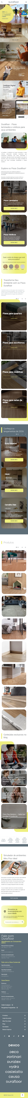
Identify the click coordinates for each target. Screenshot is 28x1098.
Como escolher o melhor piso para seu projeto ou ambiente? (24, 840)
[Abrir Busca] (1, 2)
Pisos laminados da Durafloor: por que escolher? (10, 840)
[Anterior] (23, 6)
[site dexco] (14, 1046)
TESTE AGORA (14, 898)
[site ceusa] (14, 1078)
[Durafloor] (14, 2)
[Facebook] (18, 1036)
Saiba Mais (14, 208)
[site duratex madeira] (14, 1063)
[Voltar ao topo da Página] (22, 1095)
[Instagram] (9, 1036)
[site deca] (14, 1053)
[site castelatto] (14, 1073)
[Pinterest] (4, 1036)
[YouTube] (23, 1036)
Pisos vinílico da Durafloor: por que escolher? (17, 840)
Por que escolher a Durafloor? (3, 840)
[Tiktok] (14, 1036)
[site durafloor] (14, 1082)
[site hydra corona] (14, 1068)
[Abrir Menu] (26, 2)
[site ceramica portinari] (14, 1058)
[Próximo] (26, 6)
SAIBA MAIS (14, 318)
